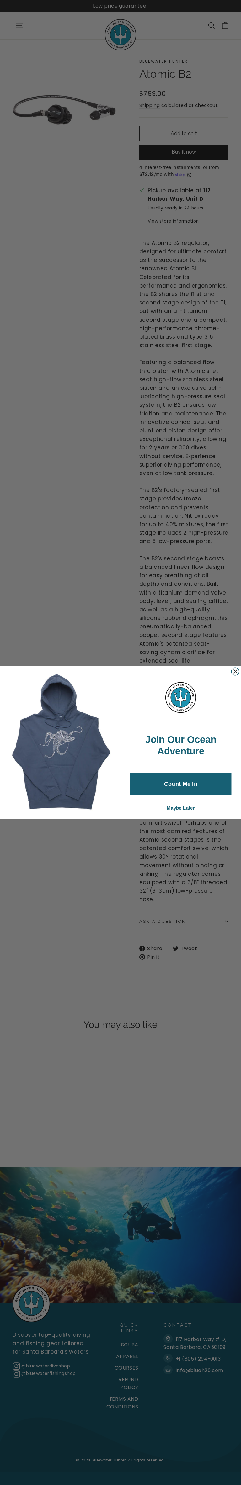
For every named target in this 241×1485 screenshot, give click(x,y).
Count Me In (181, 783)
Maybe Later (181, 808)
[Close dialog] (235, 671)
